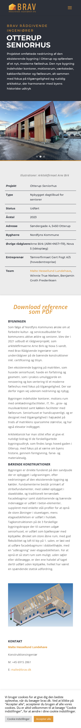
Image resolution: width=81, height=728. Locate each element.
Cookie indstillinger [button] (18, 719)
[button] (37, 157)
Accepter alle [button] (43, 719)
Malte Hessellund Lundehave (50, 271)
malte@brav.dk (21, 669)
